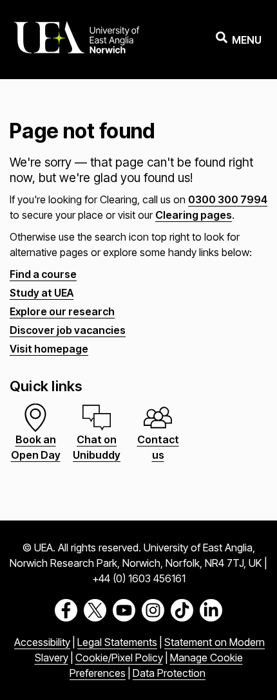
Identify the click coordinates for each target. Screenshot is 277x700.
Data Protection (169, 673)
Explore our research (62, 311)
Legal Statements (117, 642)
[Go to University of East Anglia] (76, 39)
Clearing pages (193, 214)
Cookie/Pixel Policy (119, 657)
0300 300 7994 (227, 199)
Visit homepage (49, 348)
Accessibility (42, 642)
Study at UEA (41, 292)
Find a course (43, 274)
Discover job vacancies (68, 330)
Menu (247, 39)
